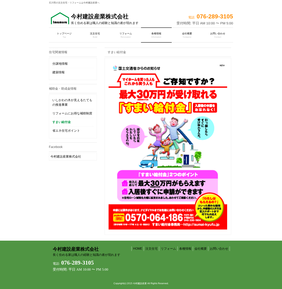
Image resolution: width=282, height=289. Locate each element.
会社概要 (201, 248)
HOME (137, 248)
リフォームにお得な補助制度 (72, 113)
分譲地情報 (60, 63)
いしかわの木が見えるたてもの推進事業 (72, 102)
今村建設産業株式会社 (105, 19)
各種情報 (185, 248)
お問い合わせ (219, 248)
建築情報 (58, 72)
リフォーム (168, 248)
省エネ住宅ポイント (66, 130)
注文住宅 (151, 248)
